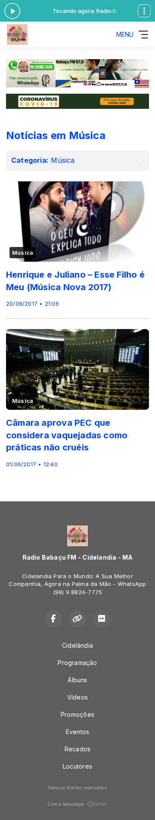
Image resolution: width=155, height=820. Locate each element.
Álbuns (77, 680)
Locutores (77, 766)
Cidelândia (77, 645)
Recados (77, 749)
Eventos (77, 731)
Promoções (77, 714)
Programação (77, 662)
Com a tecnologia (65, 804)
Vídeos (77, 697)
